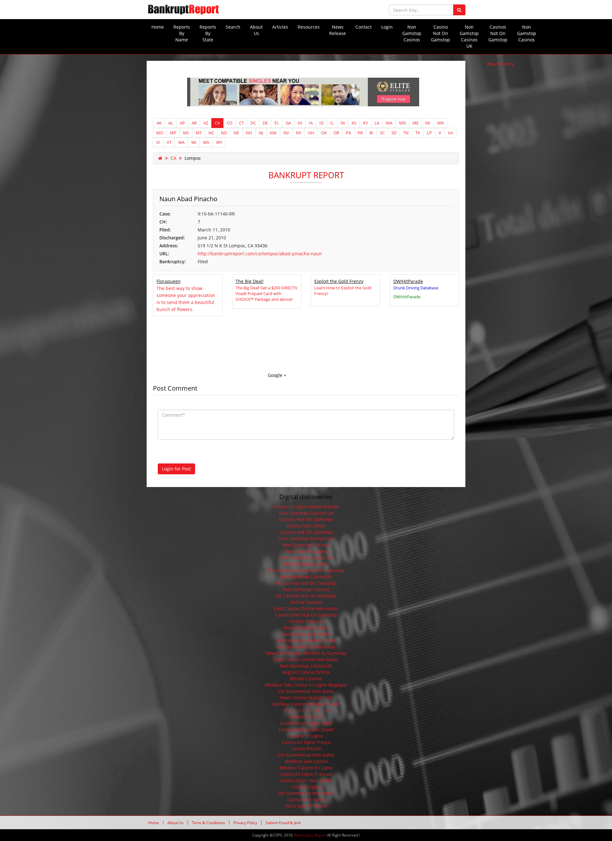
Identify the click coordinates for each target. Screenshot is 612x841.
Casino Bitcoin (306, 749)
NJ (261, 133)
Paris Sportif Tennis (306, 806)
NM (273, 133)
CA (217, 123)
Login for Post (176, 469)
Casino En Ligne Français (306, 774)
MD (402, 123)
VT (169, 142)
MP (173, 133)
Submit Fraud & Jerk (283, 822)
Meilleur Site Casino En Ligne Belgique (306, 685)
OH (311, 133)
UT (429, 133)
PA (348, 133)
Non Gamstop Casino (306, 564)
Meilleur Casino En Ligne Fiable (306, 704)
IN (342, 123)
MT (199, 133)
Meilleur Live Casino (306, 761)
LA (377, 123)
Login (387, 27)
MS (186, 133)
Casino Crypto (306, 787)
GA (288, 123)
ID (321, 123)
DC (253, 123)
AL (170, 123)
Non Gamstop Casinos (411, 33)
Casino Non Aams (306, 799)
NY (298, 133)
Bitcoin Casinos (306, 678)
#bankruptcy (500, 64)
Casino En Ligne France (306, 742)
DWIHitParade (408, 281)
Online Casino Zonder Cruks (306, 640)
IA (311, 123)
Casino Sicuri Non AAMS (306, 780)
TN (406, 133)
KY (365, 123)
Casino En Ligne (306, 736)
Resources (309, 27)
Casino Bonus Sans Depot (306, 729)
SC (382, 133)
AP (182, 123)
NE (236, 133)
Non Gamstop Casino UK (306, 577)
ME (415, 123)
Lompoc (193, 158)
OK (324, 133)
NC (211, 133)
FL (276, 123)
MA (389, 123)
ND (224, 133)
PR (360, 133)
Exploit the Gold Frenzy (338, 281)
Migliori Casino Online (306, 672)
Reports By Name (181, 33)
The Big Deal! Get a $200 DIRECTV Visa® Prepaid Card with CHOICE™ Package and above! (266, 293)
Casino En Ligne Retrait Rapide (306, 507)
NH (249, 133)
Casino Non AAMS (306, 526)
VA (450, 133)
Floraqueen (169, 281)
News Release (337, 30)
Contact (363, 27)
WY (219, 142)
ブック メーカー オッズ (306, 710)
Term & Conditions (208, 822)
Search (233, 27)
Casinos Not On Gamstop (497, 33)
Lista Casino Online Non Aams (306, 608)
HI (300, 123)
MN (440, 123)
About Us (256, 30)
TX (417, 133)
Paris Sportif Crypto (306, 551)
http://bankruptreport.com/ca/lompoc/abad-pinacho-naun (260, 254)
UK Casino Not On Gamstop (306, 647)
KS (354, 123)
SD (394, 133)
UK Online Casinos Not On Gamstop (306, 570)
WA (181, 142)
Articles (280, 27)
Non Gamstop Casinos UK (469, 36)
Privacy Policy (245, 822)
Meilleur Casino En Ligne (306, 768)
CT (241, 123)
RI (371, 133)
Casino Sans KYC (306, 717)
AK (159, 123)
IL (332, 123)
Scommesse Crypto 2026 (306, 723)
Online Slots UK (306, 621)
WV (206, 142)
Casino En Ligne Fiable (306, 634)
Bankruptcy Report (310, 835)
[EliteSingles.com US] (306, 92)
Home (157, 27)
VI (158, 142)
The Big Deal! (250, 281)
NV (286, 133)
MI (427, 123)
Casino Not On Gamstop (440, 33)
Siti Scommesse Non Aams (306, 691)
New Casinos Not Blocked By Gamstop (306, 653)
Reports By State (208, 33)
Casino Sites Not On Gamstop (306, 615)
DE (265, 123)
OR (336, 133)
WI (193, 142)
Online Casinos (306, 602)
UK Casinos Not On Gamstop (306, 583)
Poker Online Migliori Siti (306, 698)
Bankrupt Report (306, 175)
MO (159, 133)
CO (229, 123)
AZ (205, 123)
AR (194, 123)
